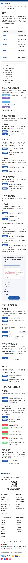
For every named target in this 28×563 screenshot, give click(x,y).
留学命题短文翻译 (20, 499)
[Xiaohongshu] (7, 559)
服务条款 (3, 531)
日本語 (15, 542)
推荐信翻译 (18, 504)
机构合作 (3, 527)
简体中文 (22, 542)
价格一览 (3, 522)
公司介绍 (3, 520)
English (4, 542)
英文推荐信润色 (5, 508)
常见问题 (3, 525)
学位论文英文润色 (5, 499)
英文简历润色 (4, 510)
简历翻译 (18, 506)
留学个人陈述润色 (5, 506)
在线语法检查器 (15, 351)
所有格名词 (7, 82)
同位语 (6, 78)
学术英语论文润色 (5, 497)
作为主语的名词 (8, 72)
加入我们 (3, 536)
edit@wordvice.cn (7, 479)
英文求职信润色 (5, 513)
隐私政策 (3, 534)
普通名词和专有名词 (9, 68)
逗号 (13, 372)
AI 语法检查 (18, 520)
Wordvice (4, 6)
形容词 (9, 350)
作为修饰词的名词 (9, 76)
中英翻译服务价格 (20, 508)
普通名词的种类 (8, 70)
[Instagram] (2, 559)
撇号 (11, 454)
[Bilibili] (10, 559)
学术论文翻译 (19, 497)
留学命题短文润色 (5, 504)
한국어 (10, 542)
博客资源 (3, 529)
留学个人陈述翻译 (20, 502)
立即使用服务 (14, 298)
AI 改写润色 (18, 522)
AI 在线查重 (18, 529)
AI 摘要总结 (18, 525)
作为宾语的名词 (8, 74)
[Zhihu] (5, 559)
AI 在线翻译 (18, 527)
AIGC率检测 (18, 531)
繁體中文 (5, 544)
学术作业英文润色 (5, 502)
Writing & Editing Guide (14, 6)
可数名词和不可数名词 (10, 80)
